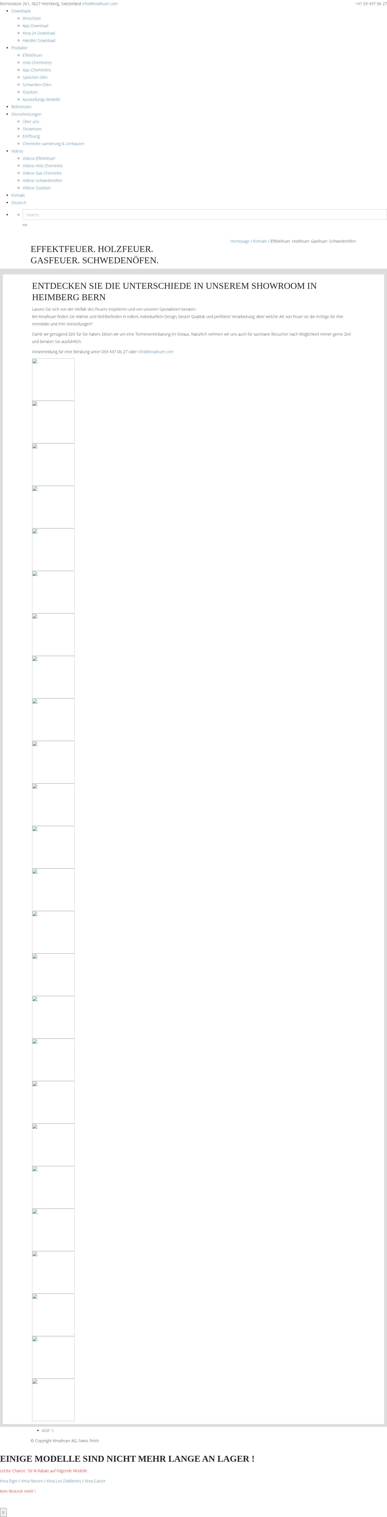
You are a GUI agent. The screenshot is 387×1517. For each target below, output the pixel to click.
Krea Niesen (32, 1481)
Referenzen (21, 106)
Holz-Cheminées (37, 62)
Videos (17, 151)
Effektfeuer (32, 55)
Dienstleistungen (26, 114)
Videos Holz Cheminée (43, 165)
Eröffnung (31, 136)
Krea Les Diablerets (64, 1481)
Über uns (31, 121)
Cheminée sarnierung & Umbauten (53, 143)
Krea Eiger (9, 1481)
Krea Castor (95, 1481)
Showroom (32, 129)
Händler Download (39, 40)
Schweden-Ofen (37, 84)
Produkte (19, 47)
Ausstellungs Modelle (41, 99)
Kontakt (18, 195)
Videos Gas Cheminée (42, 173)
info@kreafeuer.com (100, 3)
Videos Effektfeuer (39, 158)
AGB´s (48, 1430)
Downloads (21, 11)
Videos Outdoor (37, 187)
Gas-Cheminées (37, 70)
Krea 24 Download (39, 33)
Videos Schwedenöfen (42, 180)
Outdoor (30, 92)
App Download (35, 25)
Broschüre (32, 18)
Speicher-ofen (35, 77)
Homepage (240, 241)
